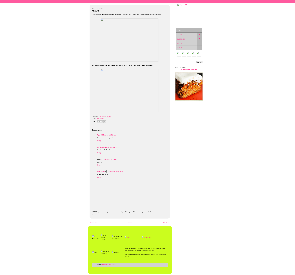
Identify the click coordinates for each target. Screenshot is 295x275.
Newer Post (93, 223)
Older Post (166, 223)
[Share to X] (102, 121)
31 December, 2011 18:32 (110, 159)
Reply (99, 141)
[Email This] (98, 121)
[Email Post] (94, 121)
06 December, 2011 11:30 (109, 135)
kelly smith (101, 171)
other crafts (100, 118)
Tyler (99, 135)
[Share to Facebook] (104, 121)
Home (130, 223)
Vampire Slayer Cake (189, 70)
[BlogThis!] (100, 121)
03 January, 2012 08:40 (115, 171)
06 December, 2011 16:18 (111, 147)
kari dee (100, 147)
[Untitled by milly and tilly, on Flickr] (129, 61)
